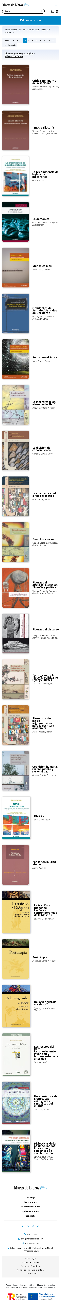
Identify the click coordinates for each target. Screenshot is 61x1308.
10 (49, 40)
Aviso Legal (30, 1258)
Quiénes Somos (30, 1211)
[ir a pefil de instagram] (27, 1226)
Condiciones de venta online (30, 1270)
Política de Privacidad (30, 1266)
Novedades (30, 1202)
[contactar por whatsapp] (38, 1226)
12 (5, 45)
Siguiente (12, 45)
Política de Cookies (30, 1262)
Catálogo (30, 1197)
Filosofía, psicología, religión (19, 53)
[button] (56, 5)
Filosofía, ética (14, 56)
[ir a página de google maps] (22, 1226)
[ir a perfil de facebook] (33, 1226)
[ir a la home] (27, 5)
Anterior (7, 40)
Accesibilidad (30, 1273)
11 (53, 40)
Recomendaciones (30, 1206)
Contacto (30, 1215)
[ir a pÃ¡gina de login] (52, 11)
